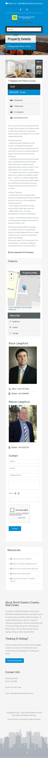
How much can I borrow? (22, 559)
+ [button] (11, 274)
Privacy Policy (13, 719)
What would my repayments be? (24, 564)
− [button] (11, 278)
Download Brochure (20, 118)
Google (15, 333)
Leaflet (10, 307)
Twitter (15, 327)
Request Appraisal (14, 661)
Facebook (16, 322)
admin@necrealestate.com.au (30, 3)
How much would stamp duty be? (25, 569)
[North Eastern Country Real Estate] (24, 17)
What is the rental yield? (21, 574)
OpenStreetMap (27, 307)
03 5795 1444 (25, 22)
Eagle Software (34, 719)
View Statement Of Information (22, 252)
